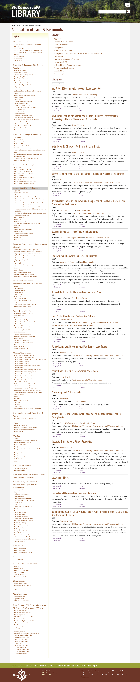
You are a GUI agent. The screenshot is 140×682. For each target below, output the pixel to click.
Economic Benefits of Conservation (24, 355)
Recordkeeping (18, 527)
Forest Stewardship (19, 344)
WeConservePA (46, 675)
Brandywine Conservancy (82, 298)
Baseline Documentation (22, 195)
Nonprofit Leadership (20, 523)
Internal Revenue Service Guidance (24, 429)
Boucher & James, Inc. (81, 401)
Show (54, 84)
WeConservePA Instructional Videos (28, 608)
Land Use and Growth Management (24, 148)
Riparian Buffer (18, 338)
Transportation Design (20, 109)
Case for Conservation (22, 352)
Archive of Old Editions (20, 583)
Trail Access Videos (20, 647)
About (14, 665)
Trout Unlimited (78, 125)
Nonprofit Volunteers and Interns (23, 535)
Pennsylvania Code (19, 455)
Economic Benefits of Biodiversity (24, 357)
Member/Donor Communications (24, 500)
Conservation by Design (20, 73)
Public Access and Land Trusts (22, 306)
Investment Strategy (20, 512)
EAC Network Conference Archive (24, 183)
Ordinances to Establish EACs (22, 169)
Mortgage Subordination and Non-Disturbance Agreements (78, 53)
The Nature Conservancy (82, 322)
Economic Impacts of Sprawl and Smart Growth (27, 390)
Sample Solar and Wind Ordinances (25, 126)
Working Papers (18, 559)
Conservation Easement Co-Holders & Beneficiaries (29, 203)
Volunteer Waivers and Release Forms (25, 539)
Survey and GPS (18, 231)
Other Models (18, 60)
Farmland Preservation (20, 70)
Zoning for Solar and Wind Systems (24, 122)
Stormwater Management (21, 103)
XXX (15, 587)
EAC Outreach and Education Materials (25, 181)
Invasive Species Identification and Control (27, 322)
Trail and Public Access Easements (23, 233)
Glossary (51, 665)
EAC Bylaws (17, 167)
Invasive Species (18, 318)
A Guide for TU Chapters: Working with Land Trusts (76, 146)
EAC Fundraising (19, 175)
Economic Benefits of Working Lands (25, 372)
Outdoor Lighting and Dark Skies (23, 85)
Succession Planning (19, 533)
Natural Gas (18, 545)
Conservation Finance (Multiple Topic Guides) (26, 249)
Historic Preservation (20, 81)
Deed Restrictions (19, 217)
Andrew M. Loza (66, 179)
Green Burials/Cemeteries (21, 348)
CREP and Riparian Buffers (21, 601)
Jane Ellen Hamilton (87, 262)
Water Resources (20, 594)
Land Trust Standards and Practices (23, 520)
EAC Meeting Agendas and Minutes (24, 177)
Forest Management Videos (22, 623)
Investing (16, 510)
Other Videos (18, 629)
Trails (15, 302)
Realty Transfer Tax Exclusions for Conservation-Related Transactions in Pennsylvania (86, 415)
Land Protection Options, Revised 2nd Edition (73, 316)
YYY (15, 589)
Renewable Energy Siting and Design (24, 336)
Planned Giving (19, 264)
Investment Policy (20, 514)
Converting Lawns (19, 316)
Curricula (16, 566)
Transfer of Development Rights (23, 115)
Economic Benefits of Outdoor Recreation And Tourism (30, 359)
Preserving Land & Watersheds (66, 392)
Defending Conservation (23, 280)
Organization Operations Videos (23, 627)
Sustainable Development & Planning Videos (26, 633)
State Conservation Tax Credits (22, 272)
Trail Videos (17, 643)
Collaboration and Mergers (21, 494)
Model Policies (18, 58)
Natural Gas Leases (19, 550)
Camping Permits (20, 290)
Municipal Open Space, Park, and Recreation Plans (28, 154)
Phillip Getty (65, 398)
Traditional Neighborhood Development (25, 107)
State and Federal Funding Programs (24, 274)
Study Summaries (19, 394)
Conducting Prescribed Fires (24, 330)
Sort (60, 84)
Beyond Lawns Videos (21, 641)
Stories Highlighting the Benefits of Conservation (27, 408)
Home (13, 25)
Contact (21, 665)
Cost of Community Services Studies (25, 376)
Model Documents (20, 41)
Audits (16, 438)
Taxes (15, 423)
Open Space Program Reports (23, 260)
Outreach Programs (19, 572)
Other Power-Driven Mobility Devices (25, 304)
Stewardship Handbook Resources (23, 313)
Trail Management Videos (22, 649)
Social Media (18, 502)
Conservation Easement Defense (24, 205)
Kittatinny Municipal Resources (22, 585)
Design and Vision (19, 144)
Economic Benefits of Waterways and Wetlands (28, 369)
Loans (16, 268)
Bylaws (16, 492)
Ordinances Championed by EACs (23, 171)
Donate (29, 665)
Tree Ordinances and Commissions (23, 117)
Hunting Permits (19, 288)
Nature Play (17, 296)
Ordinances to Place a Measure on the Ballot (27, 256)
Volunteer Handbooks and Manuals (25, 537)
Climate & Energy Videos (22, 637)
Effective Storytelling (20, 576)
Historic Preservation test (21, 79)
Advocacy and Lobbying (21, 490)
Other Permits (19, 294)
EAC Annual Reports (20, 179)
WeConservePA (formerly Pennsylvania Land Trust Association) (97, 182)
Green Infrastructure (19, 596)
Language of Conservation (21, 570)
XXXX (16, 396)
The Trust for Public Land (71, 325)
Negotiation (17, 227)
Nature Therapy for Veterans (23, 382)
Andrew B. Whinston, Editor (97, 237)
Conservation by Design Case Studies (25, 75)
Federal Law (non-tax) (20, 445)
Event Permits (19, 292)
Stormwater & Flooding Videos (23, 635)
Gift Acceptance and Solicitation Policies (25, 266)
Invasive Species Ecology (22, 320)
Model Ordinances (19, 56)
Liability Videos (18, 625)
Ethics (16, 508)
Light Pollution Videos (21, 639)
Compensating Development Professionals (25, 276)
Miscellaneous (19, 581)
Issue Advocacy (18, 568)
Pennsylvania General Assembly (84, 94)
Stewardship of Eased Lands (21, 340)
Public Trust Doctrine (20, 459)
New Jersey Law (18, 447)
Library (19, 25)
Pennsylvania (18, 402)
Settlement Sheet (60, 477)
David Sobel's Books (20, 298)
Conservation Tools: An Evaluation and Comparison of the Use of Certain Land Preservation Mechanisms (88, 202)
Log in (95, 665)
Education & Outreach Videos (22, 613)
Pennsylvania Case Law (20, 457)
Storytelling (18, 504)
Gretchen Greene (83, 210)
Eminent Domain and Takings (22, 442)
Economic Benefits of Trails (22, 363)
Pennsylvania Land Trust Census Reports (25, 418)
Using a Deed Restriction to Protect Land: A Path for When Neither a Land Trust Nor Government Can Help (90, 513)
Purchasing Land (18, 240)
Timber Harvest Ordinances (22, 105)
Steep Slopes (17, 99)
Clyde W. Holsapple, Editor (71, 237)
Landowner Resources (22, 465)
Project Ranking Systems (21, 235)
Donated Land (18, 238)
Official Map (17, 89)
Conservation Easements (21, 193)
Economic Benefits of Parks (22, 361)
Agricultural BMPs (19, 598)
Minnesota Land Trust (96, 325)
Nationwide (18, 404)
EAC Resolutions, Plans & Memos (23, 173)
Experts (43, 665)
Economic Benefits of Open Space (24, 378)
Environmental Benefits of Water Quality (26, 388)
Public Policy (18, 556)
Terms (36, 665)
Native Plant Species (19, 332)
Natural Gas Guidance (20, 548)
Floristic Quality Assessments (23, 334)
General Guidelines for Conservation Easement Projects (78, 292)
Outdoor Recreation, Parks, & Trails (28, 283)
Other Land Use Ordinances (22, 128)
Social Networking (19, 574)
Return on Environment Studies (24, 374)
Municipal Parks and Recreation (22, 300)
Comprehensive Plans (20, 142)
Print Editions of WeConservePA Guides (29, 605)
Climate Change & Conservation (26, 481)
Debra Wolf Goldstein (68, 423)
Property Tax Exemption (20, 425)
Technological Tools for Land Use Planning (26, 158)
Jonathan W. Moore (67, 262)
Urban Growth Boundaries (21, 160)
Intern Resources (19, 541)
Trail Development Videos (22, 651)
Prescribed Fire (19, 328)
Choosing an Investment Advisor (24, 518)
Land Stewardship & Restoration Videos (25, 621)
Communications (19, 496)
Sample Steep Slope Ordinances (23, 101)
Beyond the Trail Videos (21, 645)
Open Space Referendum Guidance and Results (28, 254)
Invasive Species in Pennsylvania (23, 324)
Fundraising (17, 262)
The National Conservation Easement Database (74, 493)
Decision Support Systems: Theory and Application (75, 231)
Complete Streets (20, 113)
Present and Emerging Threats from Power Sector (75, 371)
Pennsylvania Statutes (20, 453)
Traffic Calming (19, 111)
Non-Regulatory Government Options (29, 474)
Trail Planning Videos (21, 653)
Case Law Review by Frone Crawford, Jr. (25, 440)
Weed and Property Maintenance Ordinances (26, 120)
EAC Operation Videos (20, 610)
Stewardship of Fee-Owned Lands (23, 342)
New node (17, 130)
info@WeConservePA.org (49, 673)
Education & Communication (25, 563)
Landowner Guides (19, 470)
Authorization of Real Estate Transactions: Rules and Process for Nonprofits (88, 174)
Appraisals (17, 190)
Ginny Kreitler (65, 377)
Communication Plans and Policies (24, 506)
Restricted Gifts (18, 270)
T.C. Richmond (66, 210)
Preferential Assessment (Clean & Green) (25, 427)
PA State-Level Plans (19, 156)
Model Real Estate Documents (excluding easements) (28, 50)
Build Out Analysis (19, 140)
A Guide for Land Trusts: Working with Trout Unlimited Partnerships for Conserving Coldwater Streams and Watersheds (85, 117)
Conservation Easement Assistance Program (73, 665)
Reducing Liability (19, 529)
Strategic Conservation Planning (23, 229)
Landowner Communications (23, 498)
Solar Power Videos (19, 631)
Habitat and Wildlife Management (23, 326)
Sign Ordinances (18, 97)
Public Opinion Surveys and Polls (23, 400)
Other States (18, 406)
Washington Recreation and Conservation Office (91, 213)
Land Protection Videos (20, 619)
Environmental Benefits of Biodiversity (25, 386)
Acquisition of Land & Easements (31, 25)
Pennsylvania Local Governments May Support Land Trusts (79, 346)
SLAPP (16, 461)
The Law (16, 436)
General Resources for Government (24, 477)
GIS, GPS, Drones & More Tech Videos (25, 617)
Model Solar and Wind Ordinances (24, 124)
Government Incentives (20, 468)
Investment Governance (21, 516)
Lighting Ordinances (21, 87)
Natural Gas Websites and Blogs (23, 552)
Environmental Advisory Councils (27, 164)
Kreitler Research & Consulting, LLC (87, 379)
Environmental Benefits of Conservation (25, 384)
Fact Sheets (17, 398)
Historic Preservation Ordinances (24, 83)
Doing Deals (17, 219)
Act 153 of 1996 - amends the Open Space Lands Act (76, 88)
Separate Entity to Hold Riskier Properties (72, 441)
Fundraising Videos (19, 615)
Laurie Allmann (66, 319)
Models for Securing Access (21, 48)
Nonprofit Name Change (21, 525)
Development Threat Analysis (22, 146)
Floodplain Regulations (20, 77)
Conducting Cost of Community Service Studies (28, 392)
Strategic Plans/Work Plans (21, 531)
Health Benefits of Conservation (23, 380)
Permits (16, 286)
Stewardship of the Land (23, 311)
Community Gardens (20, 346)
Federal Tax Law (18, 431)
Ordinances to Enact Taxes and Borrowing (26, 258)
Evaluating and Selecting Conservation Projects (74, 256)
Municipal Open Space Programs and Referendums (28, 252)
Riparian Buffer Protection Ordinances (24, 95)
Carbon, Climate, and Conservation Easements (28, 197)
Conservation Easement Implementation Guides (28, 207)
